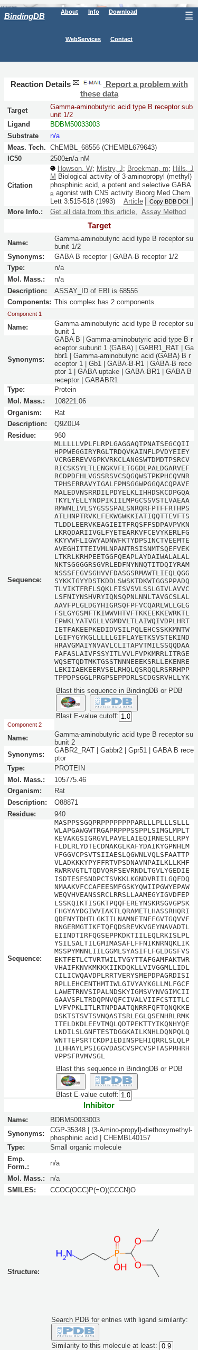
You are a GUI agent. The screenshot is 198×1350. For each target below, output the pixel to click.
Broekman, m (147, 168)
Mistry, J (110, 168)
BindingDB (24, 16)
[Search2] (114, 703)
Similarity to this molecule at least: (104, 1345)
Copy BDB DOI (168, 201)
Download (123, 11)
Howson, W (75, 168)
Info (93, 11)
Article (133, 201)
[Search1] (71, 703)
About (69, 11)
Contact (121, 38)
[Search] (75, 1332)
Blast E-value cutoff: (87, 716)
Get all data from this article (92, 212)
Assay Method (164, 212)
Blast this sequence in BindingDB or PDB (119, 691)
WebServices (83, 38)
